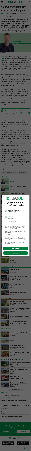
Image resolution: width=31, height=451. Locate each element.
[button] (15, 221)
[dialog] (15, 225)
